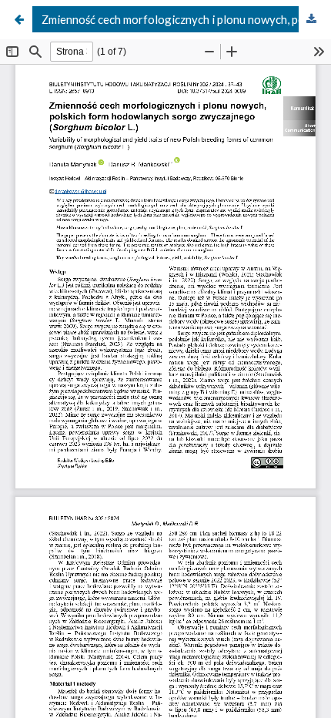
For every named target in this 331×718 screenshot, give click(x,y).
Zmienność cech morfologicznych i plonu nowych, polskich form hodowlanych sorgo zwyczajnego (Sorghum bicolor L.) (183, 19)
